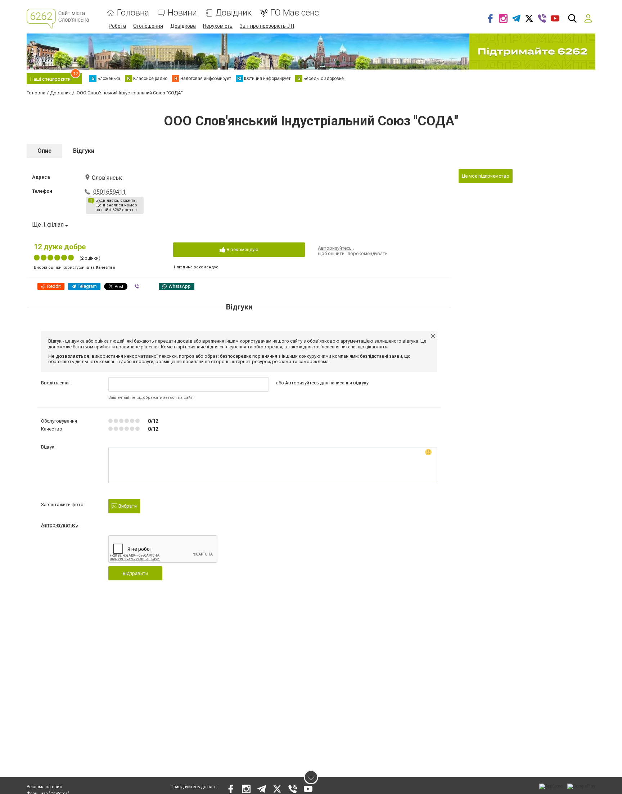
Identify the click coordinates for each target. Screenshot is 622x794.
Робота (117, 26)
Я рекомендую (241, 249)
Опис (44, 150)
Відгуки (83, 150)
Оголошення (148, 26)
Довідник (234, 13)
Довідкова (183, 26)
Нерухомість (218, 26)
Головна (133, 13)
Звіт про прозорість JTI (267, 26)
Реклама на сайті (44, 786)
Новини (182, 13)
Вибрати (127, 506)
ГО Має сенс (294, 13)
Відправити (135, 573)
